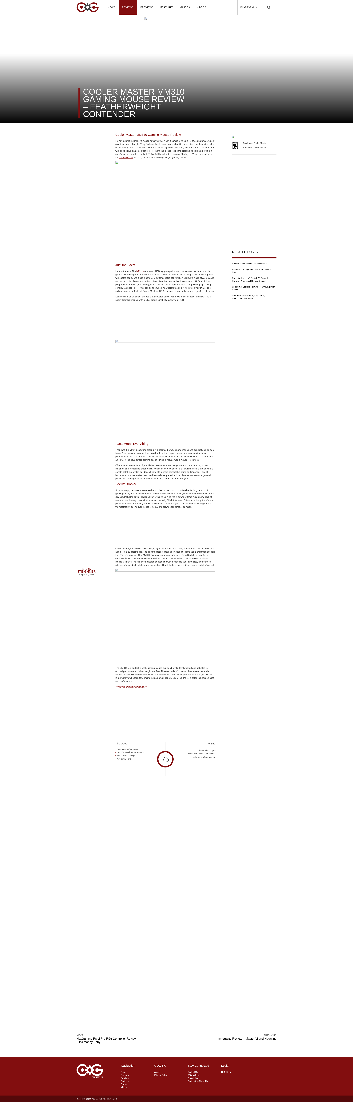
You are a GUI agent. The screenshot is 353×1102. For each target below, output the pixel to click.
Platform (247, 7)
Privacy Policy (160, 1074)
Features (166, 7)
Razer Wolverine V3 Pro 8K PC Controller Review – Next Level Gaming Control (251, 279)
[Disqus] (165, 895)
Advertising (193, 1078)
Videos (201, 7)
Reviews (127, 7)
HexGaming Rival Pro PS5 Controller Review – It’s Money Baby (107, 1040)
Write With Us (194, 1074)
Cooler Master (126, 157)
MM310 (140, 271)
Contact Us (193, 1071)
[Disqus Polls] (165, 824)
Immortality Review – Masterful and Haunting (246, 1038)
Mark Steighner (86, 570)
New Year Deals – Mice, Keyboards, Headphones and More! (248, 297)
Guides (185, 7)
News (111, 7)
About (157, 1071)
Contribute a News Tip (198, 1081)
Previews (146, 7)
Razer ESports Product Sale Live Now (249, 263)
